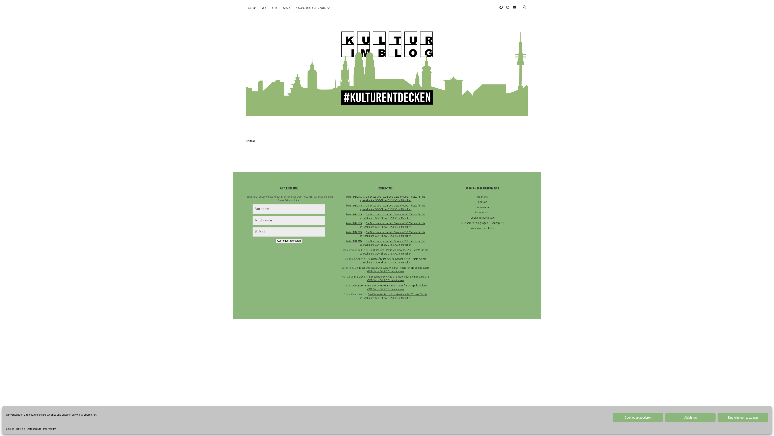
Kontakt (482, 202)
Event (286, 8)
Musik (252, 8)
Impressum (49, 429)
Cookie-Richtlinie (15, 429)
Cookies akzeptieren (637, 417)
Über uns (482, 196)
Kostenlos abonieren (289, 240)
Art (263, 8)
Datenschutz (34, 429)
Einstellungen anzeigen (743, 417)
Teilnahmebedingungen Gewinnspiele (482, 223)
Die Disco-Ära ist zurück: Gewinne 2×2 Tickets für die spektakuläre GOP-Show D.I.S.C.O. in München (392, 198)
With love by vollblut (482, 228)
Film (274, 8)
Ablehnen (690, 417)
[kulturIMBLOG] (387, 110)
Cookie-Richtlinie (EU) (482, 217)
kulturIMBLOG (354, 196)
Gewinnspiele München (311, 8)
